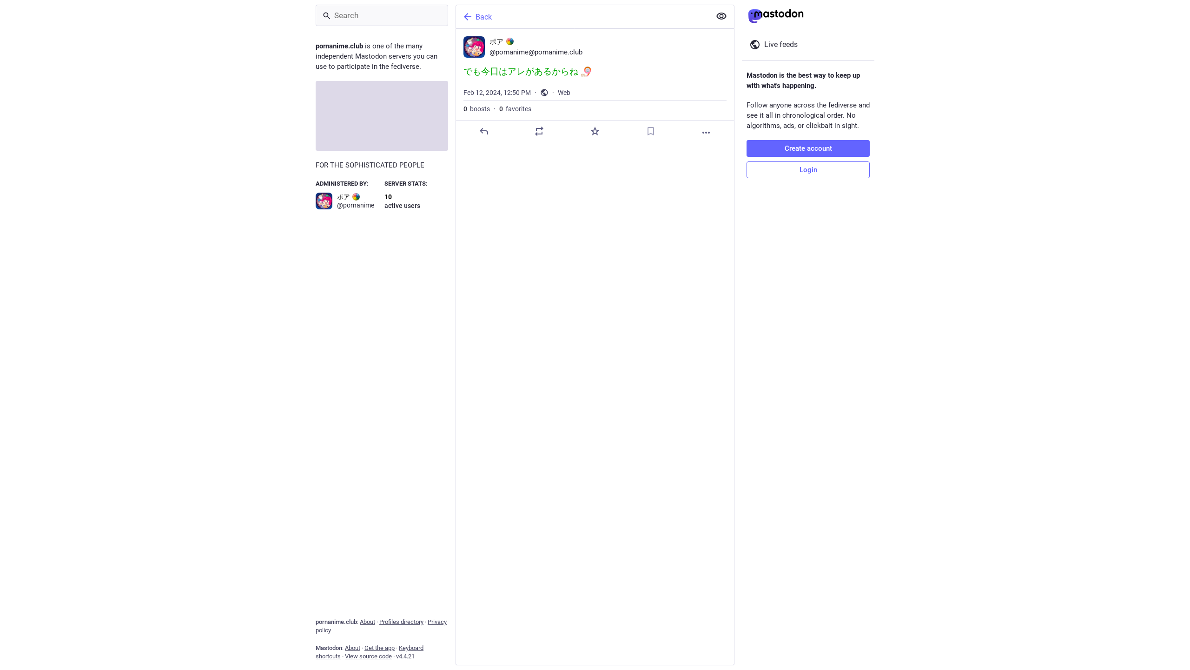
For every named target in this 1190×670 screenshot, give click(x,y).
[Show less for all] (721, 16)
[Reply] (483, 131)
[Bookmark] (650, 131)
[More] (706, 132)
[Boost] (539, 131)
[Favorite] (595, 131)
